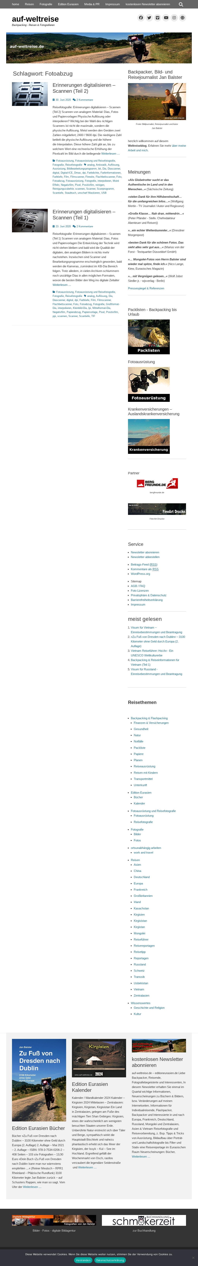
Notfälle (138, 741)
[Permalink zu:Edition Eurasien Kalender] (99, 1058)
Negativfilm (67, 184)
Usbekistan (141, 983)
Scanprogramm (105, 188)
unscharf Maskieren (89, 192)
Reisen (29, 4)
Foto (118, 176)
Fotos (137, 840)
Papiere (138, 754)
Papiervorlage (89, 312)
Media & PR (92, 4)
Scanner (90, 188)
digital (56, 172)
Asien (137, 864)
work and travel (143, 852)
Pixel (78, 184)
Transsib (139, 976)
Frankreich (140, 889)
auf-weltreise (35, 19)
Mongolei (139, 933)
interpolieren (104, 180)
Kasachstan (141, 908)
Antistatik (101, 164)
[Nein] (193, 1258)
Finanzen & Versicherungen (151, 722)
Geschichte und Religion (149, 1007)
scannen (80, 188)
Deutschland (142, 877)
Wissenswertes (140, 1003)
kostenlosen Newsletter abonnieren (148, 4)
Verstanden (83, 1260)
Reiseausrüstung (144, 766)
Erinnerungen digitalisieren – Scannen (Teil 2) (84, 88)
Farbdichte (93, 172)
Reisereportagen (144, 945)
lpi (89, 308)
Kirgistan (139, 927)
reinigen (100, 184)
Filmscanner (77, 176)
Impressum (112, 4)
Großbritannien (143, 895)
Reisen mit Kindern (146, 772)
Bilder (137, 834)
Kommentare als (145, 569)
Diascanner (114, 168)
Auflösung (113, 164)
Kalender (139, 803)
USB (104, 192)
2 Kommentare (85, 99)
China (137, 870)
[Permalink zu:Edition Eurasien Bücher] (39, 1080)
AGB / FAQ (138, 586)
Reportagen (141, 958)
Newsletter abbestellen (145, 557)
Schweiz (139, 970)
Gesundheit (141, 729)
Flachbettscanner (105, 176)
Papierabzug (74, 312)
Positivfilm (88, 184)
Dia (104, 168)
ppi (54, 316)
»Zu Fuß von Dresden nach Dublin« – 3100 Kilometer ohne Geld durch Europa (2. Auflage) (158, 641)
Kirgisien (139, 914)
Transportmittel (143, 778)
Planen (138, 760)
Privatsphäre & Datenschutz (148, 595)
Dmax (77, 172)
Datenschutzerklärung (110, 1260)
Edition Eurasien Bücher (38, 1128)
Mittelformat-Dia (101, 308)
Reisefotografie (73, 164)
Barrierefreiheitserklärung (147, 599)
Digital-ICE (67, 172)
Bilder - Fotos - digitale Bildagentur (54, 1230)
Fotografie (46, 4)
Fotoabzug (58, 180)
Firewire (89, 176)
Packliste (139, 747)
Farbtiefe (57, 176)
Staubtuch (70, 192)
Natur (137, 735)
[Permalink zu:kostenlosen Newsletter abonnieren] (159, 1045)
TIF (93, 316)
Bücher (138, 797)
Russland (140, 964)
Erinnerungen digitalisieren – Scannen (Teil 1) (84, 215)
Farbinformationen (111, 172)
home (15, 4)
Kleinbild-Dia (80, 308)
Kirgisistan (140, 920)
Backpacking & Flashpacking (149, 718)
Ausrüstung (59, 168)
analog (91, 164)
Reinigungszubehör (63, 188)
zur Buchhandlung (144, 1230)
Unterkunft (140, 785)
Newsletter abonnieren (145, 552)
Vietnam (139, 989)
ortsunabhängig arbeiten (146, 847)
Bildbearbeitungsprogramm (82, 168)
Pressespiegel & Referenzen (146, 288)
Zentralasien (141, 995)
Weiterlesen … (110, 153)
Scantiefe (58, 192)
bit (99, 168)
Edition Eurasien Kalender (90, 1087)
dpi (84, 172)
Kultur (137, 1014)
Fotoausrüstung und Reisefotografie (95, 160)
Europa (138, 883)
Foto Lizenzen (140, 590)
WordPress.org (140, 573)
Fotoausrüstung (65, 160)
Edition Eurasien (68, 4)
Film (66, 176)
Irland (137, 902)
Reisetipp (140, 951)
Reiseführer (141, 939)
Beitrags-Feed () (144, 564)
